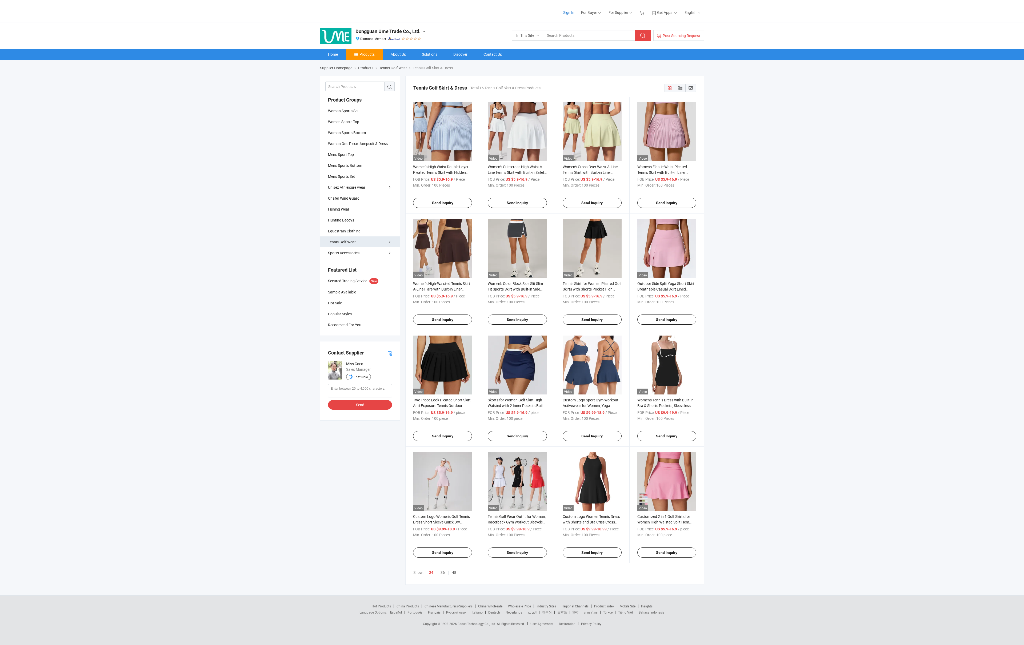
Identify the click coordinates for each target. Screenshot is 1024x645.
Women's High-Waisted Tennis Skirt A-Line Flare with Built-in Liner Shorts (441, 289)
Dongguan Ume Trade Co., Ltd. (388, 31)
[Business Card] (390, 353)
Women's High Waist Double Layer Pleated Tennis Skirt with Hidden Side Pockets (441, 172)
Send (360, 404)
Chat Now (361, 377)
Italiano (477, 612)
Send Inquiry (442, 203)
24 (431, 572)
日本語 (562, 612)
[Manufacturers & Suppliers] (354, 10)
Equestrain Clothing (344, 230)
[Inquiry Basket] (642, 12)
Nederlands (514, 612)
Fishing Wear (338, 209)
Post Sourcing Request (681, 35)
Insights (647, 606)
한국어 (547, 612)
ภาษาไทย (591, 612)
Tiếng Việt (625, 612)
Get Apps (664, 12)
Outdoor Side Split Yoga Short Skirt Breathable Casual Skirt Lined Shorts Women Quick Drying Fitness (666, 289)
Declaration (567, 624)
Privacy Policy (591, 624)
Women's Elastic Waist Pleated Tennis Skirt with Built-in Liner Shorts (662, 172)
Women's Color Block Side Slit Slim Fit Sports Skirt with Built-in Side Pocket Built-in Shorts (515, 289)
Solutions (429, 54)
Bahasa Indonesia (652, 612)
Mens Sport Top (341, 154)
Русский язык (456, 612)
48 (454, 572)
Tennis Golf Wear (342, 241)
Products (367, 54)
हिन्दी (575, 612)
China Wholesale (490, 606)
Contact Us (492, 54)
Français (434, 612)
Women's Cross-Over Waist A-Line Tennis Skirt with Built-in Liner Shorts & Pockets (590, 172)
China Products (408, 606)
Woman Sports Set (343, 110)
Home (333, 54)
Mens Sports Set (341, 176)
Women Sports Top (343, 121)
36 (443, 572)
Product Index (604, 606)
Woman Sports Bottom (347, 132)
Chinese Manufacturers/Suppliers (449, 606)
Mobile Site (627, 606)
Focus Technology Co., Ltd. (477, 624)
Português (414, 612)
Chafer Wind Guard (343, 198)
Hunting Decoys (341, 220)
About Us (398, 54)
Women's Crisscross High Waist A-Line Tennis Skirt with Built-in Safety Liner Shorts (517, 172)
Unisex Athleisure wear (346, 187)
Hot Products (381, 606)
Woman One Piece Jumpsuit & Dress (358, 143)
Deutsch (494, 612)
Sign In (568, 12)
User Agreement (541, 624)
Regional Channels (575, 606)
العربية (532, 612)
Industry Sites (546, 606)
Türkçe (608, 612)
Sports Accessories (343, 252)
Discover (460, 54)
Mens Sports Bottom (345, 165)
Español (396, 612)
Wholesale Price (519, 606)
